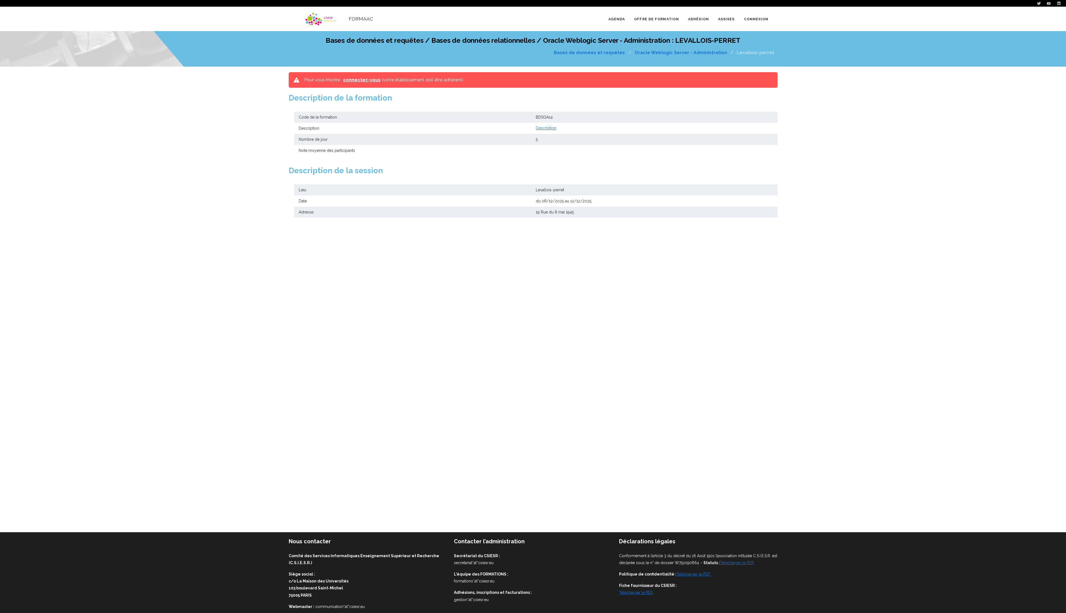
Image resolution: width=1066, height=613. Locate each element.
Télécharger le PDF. (693, 574)
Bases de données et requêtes (589, 53)
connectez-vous (362, 79)
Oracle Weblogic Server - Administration (681, 53)
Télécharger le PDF (737, 563)
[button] (656, 19)
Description (546, 128)
